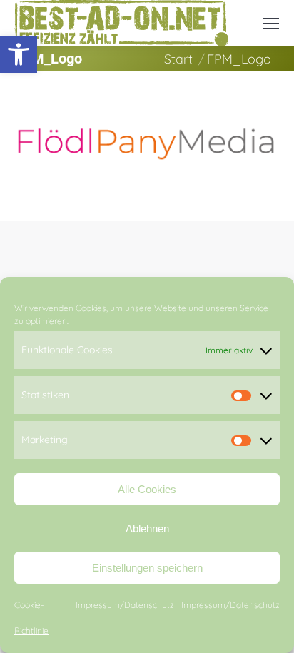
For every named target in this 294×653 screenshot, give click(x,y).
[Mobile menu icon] (271, 23)
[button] (18, 54)
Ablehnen (147, 528)
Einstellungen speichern (147, 568)
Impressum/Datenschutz (125, 604)
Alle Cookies (147, 489)
